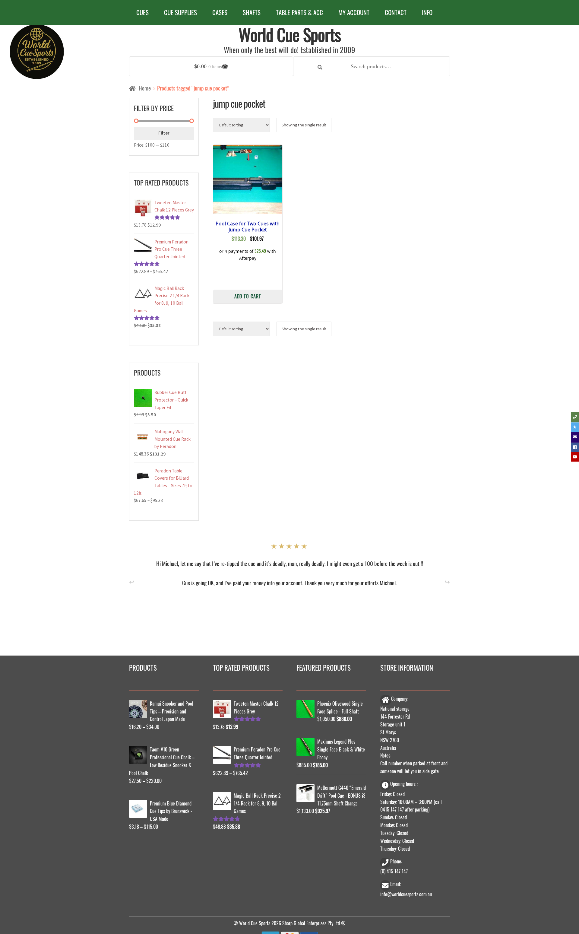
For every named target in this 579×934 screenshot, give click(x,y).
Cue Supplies (180, 12)
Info (427, 12)
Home (145, 88)
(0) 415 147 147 (394, 871)
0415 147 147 (392, 809)
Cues (142, 12)
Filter (163, 133)
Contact (396, 12)
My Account (353, 12)
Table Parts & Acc (299, 12)
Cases (219, 12)
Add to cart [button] (247, 296)
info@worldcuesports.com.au (406, 894)
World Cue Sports (290, 34)
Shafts (252, 12)
